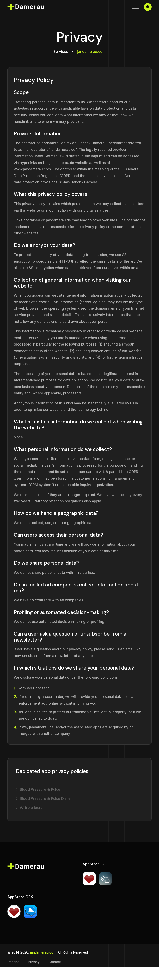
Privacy (34, 962)
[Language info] (148, 7)
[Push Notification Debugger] (30, 911)
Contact (55, 962)
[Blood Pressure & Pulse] (14, 911)
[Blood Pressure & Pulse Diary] (89, 878)
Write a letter (32, 807)
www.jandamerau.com (32, 169)
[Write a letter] (105, 878)
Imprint (13, 962)
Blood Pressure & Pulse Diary (45, 798)
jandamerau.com (91, 51)
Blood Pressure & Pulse (40, 789)
